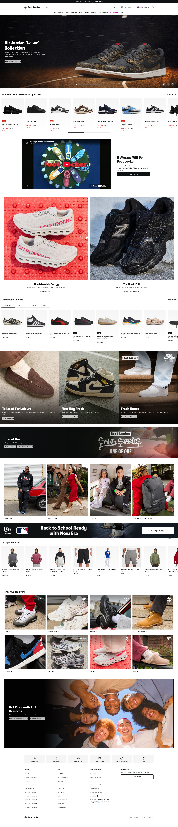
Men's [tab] (20, 305)
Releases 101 (61, 799)
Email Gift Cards (62, 774)
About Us (28, 774)
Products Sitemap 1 (31, 792)
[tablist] (25, 305)
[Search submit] (114, 7)
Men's (67, 12)
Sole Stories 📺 (103, 12)
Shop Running (45, 291)
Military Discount (62, 785)
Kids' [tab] (45, 305)
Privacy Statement (95, 777)
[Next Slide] (172, 84)
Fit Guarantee (61, 807)
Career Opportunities (31, 777)
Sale (122, 12)
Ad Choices (93, 796)
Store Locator (61, 803)
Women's (74, 12)
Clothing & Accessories (141, 518)
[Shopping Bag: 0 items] (152, 7)
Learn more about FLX (17, 719)
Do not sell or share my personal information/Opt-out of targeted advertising (99, 801)
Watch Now (9, 447)
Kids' (80, 12)
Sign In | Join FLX (144, 7)
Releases (94, 12)
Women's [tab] (33, 305)
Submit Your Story (24, 447)
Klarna (59, 796)
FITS (91, 781)
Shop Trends (172, 299)
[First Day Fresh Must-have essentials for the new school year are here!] (89, 387)
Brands (86, 12)
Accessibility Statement (96, 792)
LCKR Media (28, 785)
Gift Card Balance (62, 777)
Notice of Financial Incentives (98, 785)
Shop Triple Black (130, 291)
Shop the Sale (172, 94)
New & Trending (58, 12)
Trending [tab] (8, 305)
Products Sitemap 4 (31, 803)
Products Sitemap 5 (31, 807)
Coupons (60, 781)
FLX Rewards (114, 12)
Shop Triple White (127, 417)
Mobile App (60, 788)
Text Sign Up (61, 792)
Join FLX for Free (36, 719)
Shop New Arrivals (68, 417)
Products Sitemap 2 (31, 796)
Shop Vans (8, 60)
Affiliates (27, 781)
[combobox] (80, 7)
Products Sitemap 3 (31, 799)
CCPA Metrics (94, 788)
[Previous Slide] (168, 84)
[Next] (173, 1)
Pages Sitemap (29, 788)
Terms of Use (93, 774)
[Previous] (5, 1)
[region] (89, 2)
